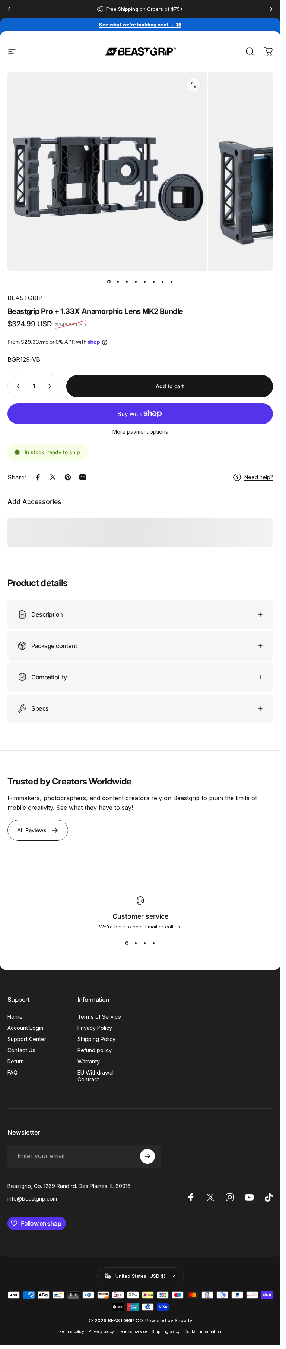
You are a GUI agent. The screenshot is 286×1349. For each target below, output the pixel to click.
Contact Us (21, 1050)
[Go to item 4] (135, 281)
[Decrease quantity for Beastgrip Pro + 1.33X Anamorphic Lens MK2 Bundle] (16, 386)
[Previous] (10, 9)
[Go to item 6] (153, 281)
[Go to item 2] (118, 281)
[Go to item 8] (171, 281)
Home (15, 1016)
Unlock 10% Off (211, 1237)
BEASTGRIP (24, 298)
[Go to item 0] (109, 281)
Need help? (258, 477)
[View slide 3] (144, 942)
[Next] (270, 9)
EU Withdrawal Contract (95, 1075)
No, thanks (211, 1262)
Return (15, 1061)
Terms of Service (99, 1016)
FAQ (12, 1072)
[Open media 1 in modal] (193, 85)
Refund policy (94, 1050)
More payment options (140, 431)
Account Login (25, 1028)
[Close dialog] (270, 1147)
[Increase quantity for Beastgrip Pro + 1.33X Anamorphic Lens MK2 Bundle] (51, 386)
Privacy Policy (94, 1028)
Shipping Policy (96, 1039)
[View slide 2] (135, 942)
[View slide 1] (127, 942)
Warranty (88, 1061)
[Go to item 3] (127, 281)
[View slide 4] (153, 942)
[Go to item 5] (144, 281)
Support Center (26, 1039)
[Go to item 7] (162, 281)
